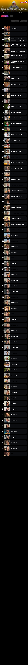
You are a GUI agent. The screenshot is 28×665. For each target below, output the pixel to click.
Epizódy (3, 21)
